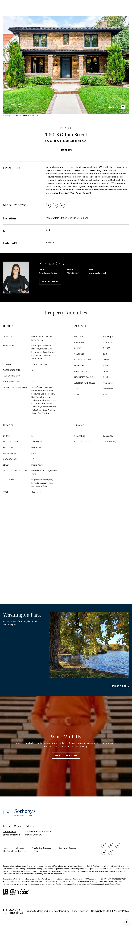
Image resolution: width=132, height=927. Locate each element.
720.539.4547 (73, 273)
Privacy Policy (121, 911)
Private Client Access (41, 848)
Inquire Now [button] (66, 150)
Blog (36, 851)
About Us (20, 848)
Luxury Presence (79, 911)
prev (12, 107)
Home (6, 848)
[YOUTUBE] (103, 852)
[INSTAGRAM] (110, 845)
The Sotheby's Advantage (14, 851)
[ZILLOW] (110, 852)
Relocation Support (67, 848)
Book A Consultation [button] (66, 755)
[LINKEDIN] (117, 845)
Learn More (116, 884)
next (19, 107)
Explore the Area (119, 686)
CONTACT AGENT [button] (50, 281)
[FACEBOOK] (103, 845)
